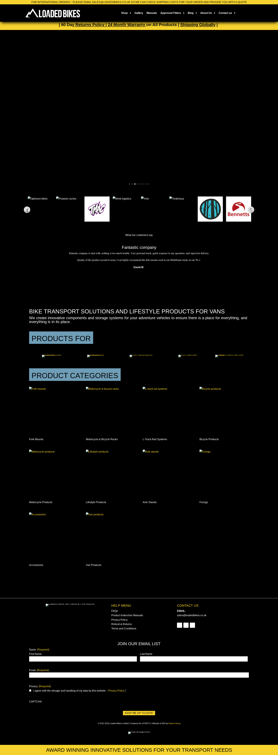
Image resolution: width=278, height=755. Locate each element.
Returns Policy (89, 24)
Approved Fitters (170, 13)
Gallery (138, 13)
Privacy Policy (119, 619)
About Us (206, 13)
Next (251, 209)
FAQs (114, 611)
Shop (124, 13)
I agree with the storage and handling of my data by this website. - (79, 690)
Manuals (152, 13)
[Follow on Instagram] (186, 625)
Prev (27, 209)
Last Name (146, 654)
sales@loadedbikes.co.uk (191, 615)
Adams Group (174, 723)
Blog (191, 13)
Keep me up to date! (139, 713)
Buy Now (110, 126)
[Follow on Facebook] (179, 625)
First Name (35, 654)
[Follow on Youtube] (192, 625)
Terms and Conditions (123, 628)
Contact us (225, 13)
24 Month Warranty (126, 24)
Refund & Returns (121, 624)
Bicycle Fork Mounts (129, 98)
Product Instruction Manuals (127, 615)
